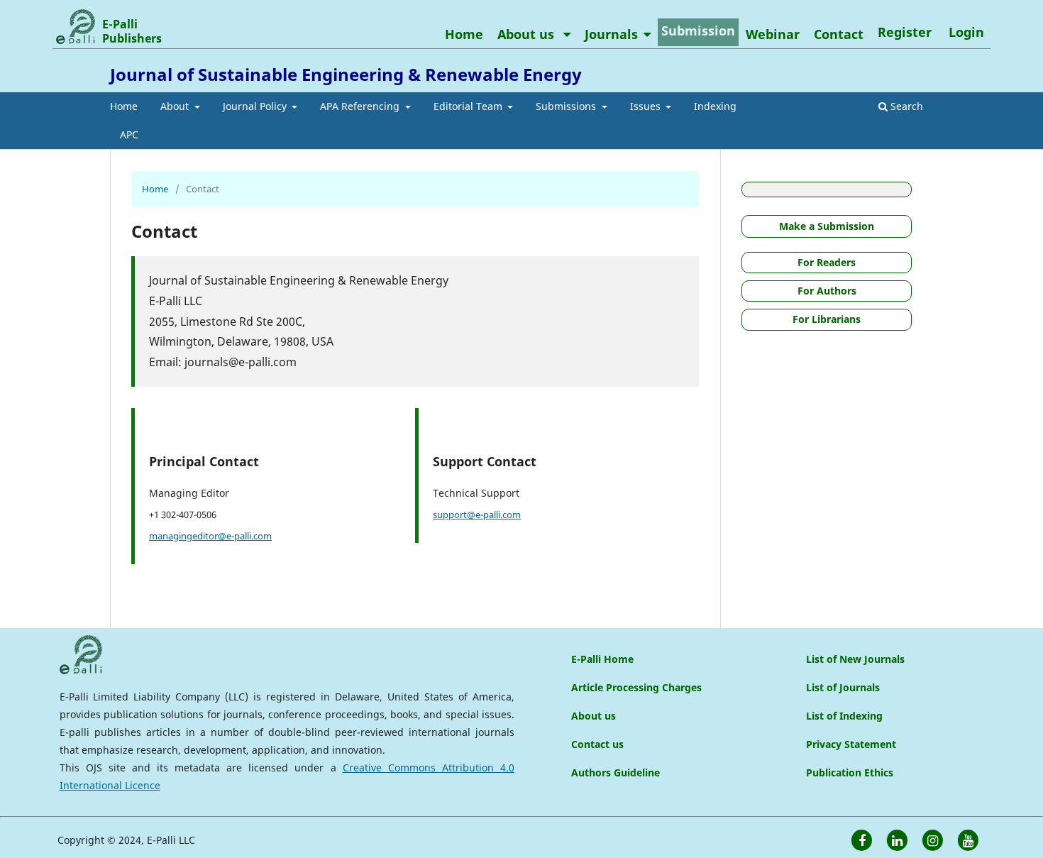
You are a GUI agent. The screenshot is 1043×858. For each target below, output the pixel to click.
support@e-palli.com (477, 514)
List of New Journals (855, 659)
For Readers (827, 262)
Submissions (567, 106)
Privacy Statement (851, 744)
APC (129, 134)
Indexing (715, 106)
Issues (646, 106)
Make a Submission (826, 226)
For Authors (827, 290)
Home (124, 106)
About (176, 106)
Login (966, 31)
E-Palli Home (602, 659)
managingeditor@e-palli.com (210, 535)
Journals (611, 34)
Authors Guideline (615, 772)
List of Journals (843, 687)
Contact (838, 34)
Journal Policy (256, 106)
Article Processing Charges (636, 687)
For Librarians (827, 319)
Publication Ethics (849, 772)
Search (905, 106)
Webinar (773, 34)
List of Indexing (844, 715)
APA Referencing (361, 106)
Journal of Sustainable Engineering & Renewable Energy (346, 74)
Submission (698, 30)
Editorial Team (469, 106)
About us (527, 34)
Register (905, 31)
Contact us (597, 744)
